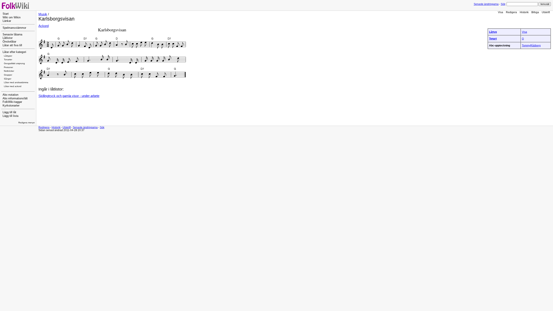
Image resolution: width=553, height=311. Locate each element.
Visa (500, 12)
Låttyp (493, 31)
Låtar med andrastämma (16, 82)
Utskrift (546, 12)
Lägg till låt (9, 112)
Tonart (493, 38)
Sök (503, 4)
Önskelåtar (9, 41)
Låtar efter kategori (14, 52)
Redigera (511, 12)
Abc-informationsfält (15, 98)
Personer (8, 67)
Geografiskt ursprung (14, 63)
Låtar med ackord (12, 86)
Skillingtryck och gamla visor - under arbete (68, 96)
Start (6, 13)
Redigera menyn (26, 122)
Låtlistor (8, 38)
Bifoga (535, 12)
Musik (42, 14)
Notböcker (9, 71)
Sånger (7, 79)
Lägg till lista (10, 115)
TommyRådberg (531, 45)
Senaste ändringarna (486, 4)
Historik (524, 12)
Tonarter (8, 59)
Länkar (7, 20)
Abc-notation (10, 94)
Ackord (43, 26)
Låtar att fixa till (12, 45)
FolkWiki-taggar (12, 101)
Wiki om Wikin (12, 17)
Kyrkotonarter (11, 105)
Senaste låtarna (12, 34)
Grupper (8, 75)
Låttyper (8, 56)
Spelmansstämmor (14, 27)
